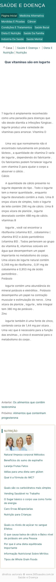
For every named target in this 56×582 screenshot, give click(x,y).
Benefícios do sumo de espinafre (23, 460)
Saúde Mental (34, 39)
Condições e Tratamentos (16, 27)
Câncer (32, 21)
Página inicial (9, 15)
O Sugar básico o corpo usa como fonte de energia (27, 501)
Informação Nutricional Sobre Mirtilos (26, 553)
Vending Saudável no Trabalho (22, 493)
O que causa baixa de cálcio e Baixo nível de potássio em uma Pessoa (28, 536)
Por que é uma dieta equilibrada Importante (23, 545)
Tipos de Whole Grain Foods (20, 559)
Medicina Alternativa (32, 15)
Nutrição (21, 52)
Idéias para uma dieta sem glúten (23, 471)
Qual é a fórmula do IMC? (19, 477)
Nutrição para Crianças (17, 514)
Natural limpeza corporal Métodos (24, 454)
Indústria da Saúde (12, 39)
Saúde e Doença (22, 5)
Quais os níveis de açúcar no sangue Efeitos (25, 526)
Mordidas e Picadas (13, 21)
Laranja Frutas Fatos (16, 466)
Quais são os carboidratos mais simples (27, 487)
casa (9, 47)
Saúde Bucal (42, 27)
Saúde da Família (34, 33)
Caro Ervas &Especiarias (18, 508)
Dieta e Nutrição (11, 33)
